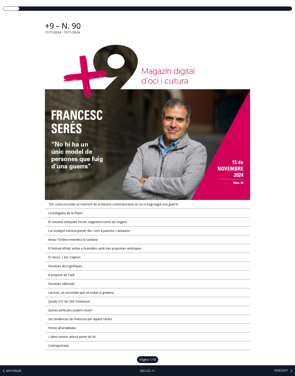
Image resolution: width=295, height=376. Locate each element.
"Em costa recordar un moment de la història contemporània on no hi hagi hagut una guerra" (113, 204)
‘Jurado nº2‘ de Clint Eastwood (69, 301)
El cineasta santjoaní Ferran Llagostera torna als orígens (87, 222)
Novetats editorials (61, 284)
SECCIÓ (145, 371)
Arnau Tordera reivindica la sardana (73, 239)
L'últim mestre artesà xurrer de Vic (72, 337)
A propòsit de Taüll (61, 275)
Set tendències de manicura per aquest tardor (80, 319)
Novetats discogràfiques (65, 266)
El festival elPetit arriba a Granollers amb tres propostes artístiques (94, 248)
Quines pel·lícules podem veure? (70, 310)
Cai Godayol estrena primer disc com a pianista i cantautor (89, 231)
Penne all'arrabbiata (62, 328)
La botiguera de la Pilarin (65, 213)
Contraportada (58, 345)
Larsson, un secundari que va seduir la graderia (81, 292)
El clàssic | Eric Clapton (64, 257)
